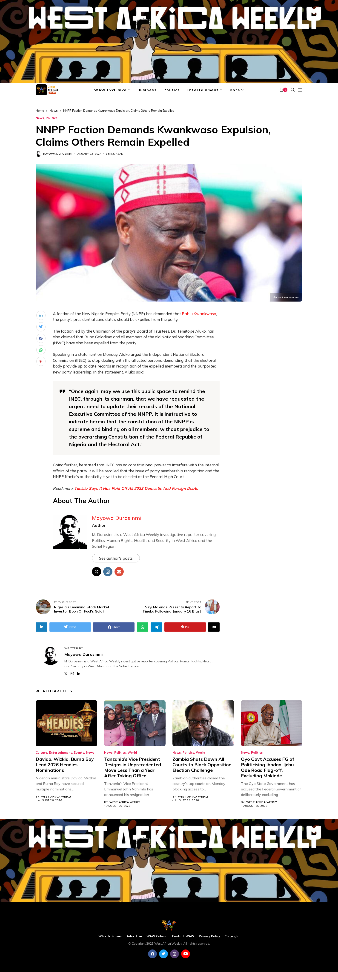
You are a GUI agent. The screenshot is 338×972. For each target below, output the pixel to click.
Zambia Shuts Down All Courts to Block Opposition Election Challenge (202, 764)
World (132, 752)
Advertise (134, 936)
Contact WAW (183, 936)
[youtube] (185, 953)
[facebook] (152, 953)
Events (79, 752)
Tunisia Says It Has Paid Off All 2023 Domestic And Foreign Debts (136, 488)
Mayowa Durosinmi (57, 153)
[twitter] (163, 953)
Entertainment (60, 752)
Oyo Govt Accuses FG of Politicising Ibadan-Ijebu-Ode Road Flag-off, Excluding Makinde (268, 767)
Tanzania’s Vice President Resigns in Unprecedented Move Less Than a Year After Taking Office (132, 767)
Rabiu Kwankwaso (199, 313)
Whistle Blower (110, 936)
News (54, 110)
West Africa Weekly (56, 796)
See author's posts (116, 558)
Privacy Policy (209, 936)
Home (40, 110)
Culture (41, 752)
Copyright (232, 936)
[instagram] (174, 953)
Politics (51, 118)
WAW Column (156, 936)
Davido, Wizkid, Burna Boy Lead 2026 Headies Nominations (65, 764)
